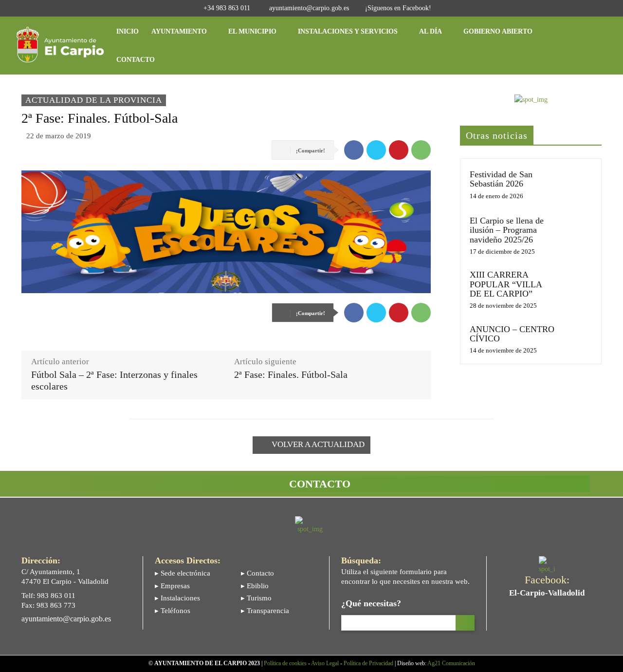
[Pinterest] (398, 150)
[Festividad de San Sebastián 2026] (576, 184)
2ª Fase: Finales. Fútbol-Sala (291, 375)
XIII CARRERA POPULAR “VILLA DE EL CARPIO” (506, 284)
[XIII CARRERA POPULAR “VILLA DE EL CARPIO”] (576, 284)
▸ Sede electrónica (182, 573)
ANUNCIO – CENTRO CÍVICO (512, 333)
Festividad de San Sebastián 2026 (501, 178)
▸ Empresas (172, 586)
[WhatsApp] (421, 150)
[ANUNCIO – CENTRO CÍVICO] (576, 339)
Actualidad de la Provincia (93, 100)
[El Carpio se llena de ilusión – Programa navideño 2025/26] (576, 230)
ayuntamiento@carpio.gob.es (309, 8)
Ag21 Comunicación (451, 663)
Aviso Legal (325, 663)
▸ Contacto (257, 573)
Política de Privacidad (368, 663)
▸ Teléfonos (172, 611)
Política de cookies (285, 663)
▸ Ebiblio (255, 586)
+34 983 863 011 (226, 8)
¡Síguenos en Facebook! (398, 8)
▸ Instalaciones (177, 598)
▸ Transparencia (265, 611)
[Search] (465, 623)
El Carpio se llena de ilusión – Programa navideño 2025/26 (507, 230)
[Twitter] (376, 150)
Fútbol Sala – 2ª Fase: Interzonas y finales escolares (114, 381)
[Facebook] (354, 150)
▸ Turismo (256, 598)
